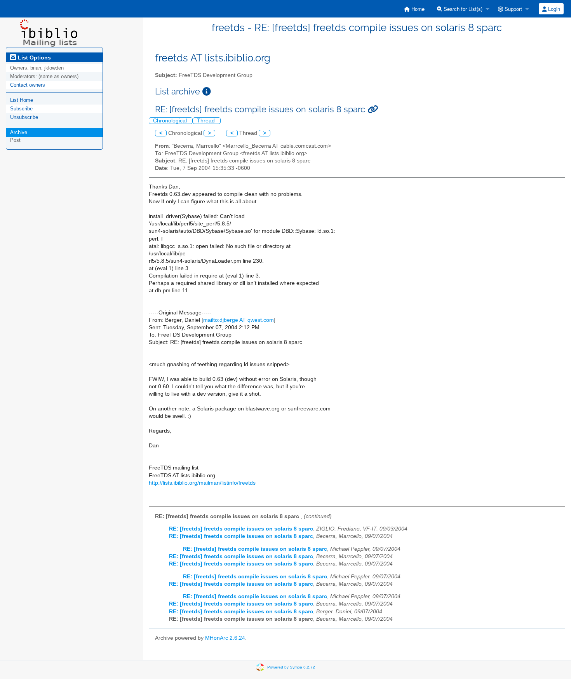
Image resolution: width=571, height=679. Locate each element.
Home (417, 8)
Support (512, 8)
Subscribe (21, 109)
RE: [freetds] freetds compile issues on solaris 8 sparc (241, 529)
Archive (18, 132)
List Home (21, 100)
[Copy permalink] (372, 109)
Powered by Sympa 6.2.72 (291, 667)
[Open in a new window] (206, 91)
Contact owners (27, 85)
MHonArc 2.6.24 (225, 638)
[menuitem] (414, 8)
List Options (33, 57)
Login (553, 8)
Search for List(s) (462, 8)
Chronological (170, 121)
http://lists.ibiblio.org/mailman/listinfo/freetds (202, 483)
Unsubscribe (24, 117)
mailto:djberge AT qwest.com (238, 320)
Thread (206, 121)
